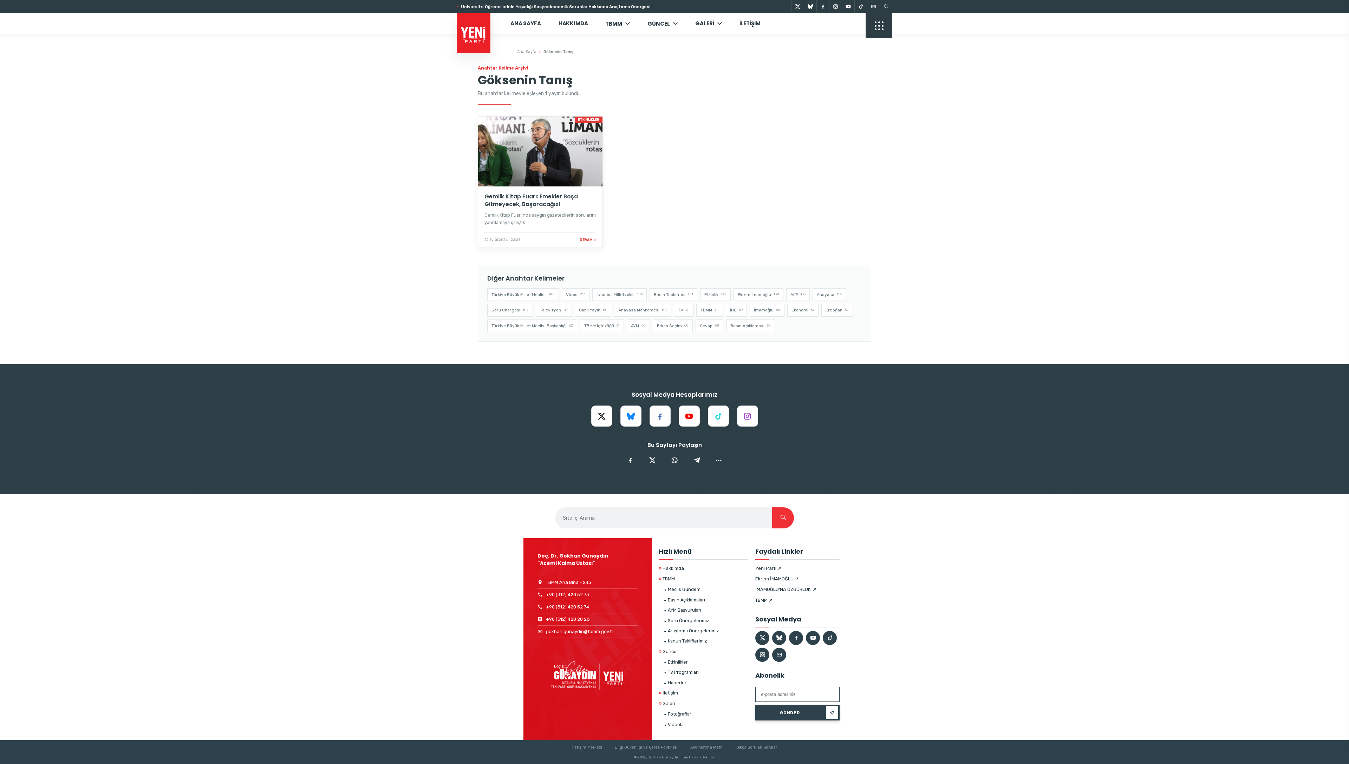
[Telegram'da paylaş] (696, 460)
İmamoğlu (767, 310)
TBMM (613, 23)
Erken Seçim (673, 325)
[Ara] (783, 517)
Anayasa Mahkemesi (642, 310)
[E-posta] (873, 6)
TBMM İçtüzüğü (602, 325)
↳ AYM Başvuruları (682, 610)
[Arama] (886, 6)
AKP (798, 294)
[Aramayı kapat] (1331, 41)
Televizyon (554, 310)
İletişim (750, 23)
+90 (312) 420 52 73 (567, 594)
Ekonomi (802, 310)
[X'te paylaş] (652, 460)
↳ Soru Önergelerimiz (686, 620)
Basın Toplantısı (673, 294)
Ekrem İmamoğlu (758, 294)
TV (683, 310)
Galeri (704, 23)
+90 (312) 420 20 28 (568, 619)
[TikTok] (860, 6)
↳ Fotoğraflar (677, 714)
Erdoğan (837, 310)
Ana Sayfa (525, 23)
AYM (638, 325)
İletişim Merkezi (587, 747)
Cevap (709, 325)
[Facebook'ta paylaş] (630, 460)
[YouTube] (848, 6)
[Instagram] (835, 6)
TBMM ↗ (764, 600)
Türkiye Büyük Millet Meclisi (523, 294)
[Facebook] (822, 6)
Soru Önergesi (510, 310)
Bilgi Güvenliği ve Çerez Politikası (646, 747)
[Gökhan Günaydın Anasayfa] (477, 23)
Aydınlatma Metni (707, 747)
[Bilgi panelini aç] (879, 25)
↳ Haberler (674, 682)
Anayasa (829, 294)
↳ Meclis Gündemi (682, 589)
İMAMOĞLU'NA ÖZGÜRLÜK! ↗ (785, 589)
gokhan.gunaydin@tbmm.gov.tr (579, 631)
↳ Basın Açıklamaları (684, 599)
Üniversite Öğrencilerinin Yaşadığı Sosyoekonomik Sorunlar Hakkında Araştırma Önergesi (555, 6)
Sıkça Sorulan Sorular (756, 747)
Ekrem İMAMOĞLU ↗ (777, 578)
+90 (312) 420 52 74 (567, 607)
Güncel (668, 651)
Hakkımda (573, 23)
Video (575, 294)
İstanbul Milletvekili (620, 294)
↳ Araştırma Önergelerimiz (691, 630)
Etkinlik (715, 294)
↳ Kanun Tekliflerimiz (685, 641)
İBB (736, 310)
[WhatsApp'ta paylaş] (674, 460)
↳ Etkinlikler (675, 662)
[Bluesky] (810, 6)
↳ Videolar (674, 724)
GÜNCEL (658, 23)
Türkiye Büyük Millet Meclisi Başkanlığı (532, 325)
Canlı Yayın (593, 310)
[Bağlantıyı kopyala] (718, 460)
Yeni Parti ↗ (768, 568)
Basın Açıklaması (750, 325)
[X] (797, 6)
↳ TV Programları (681, 672)
